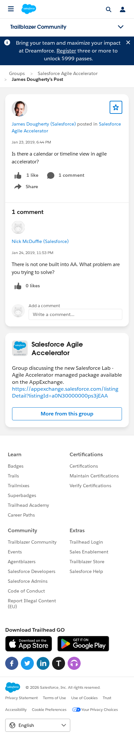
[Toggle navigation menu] (120, 27)
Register (66, 50)
